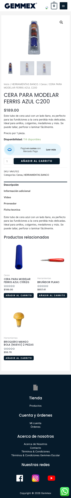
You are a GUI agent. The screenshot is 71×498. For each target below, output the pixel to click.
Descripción (11, 184)
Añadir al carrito (36, 161)
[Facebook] (19, 478)
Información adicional (17, 190)
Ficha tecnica (12, 209)
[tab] (35, 185)
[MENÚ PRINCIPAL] (63, 5)
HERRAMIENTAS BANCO (25, 84)
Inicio (6, 84)
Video (7, 197)
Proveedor (10, 203)
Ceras (43, 84)
